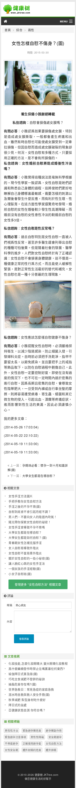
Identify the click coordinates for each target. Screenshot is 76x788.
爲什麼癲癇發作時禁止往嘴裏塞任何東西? (36, 669)
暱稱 (9, 605)
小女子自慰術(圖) (20, 574)
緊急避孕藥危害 (32, 730)
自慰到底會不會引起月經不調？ (29, 512)
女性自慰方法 (54, 743)
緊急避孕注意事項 (15, 737)
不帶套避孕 (11, 743)
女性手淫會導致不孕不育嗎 (26, 527)
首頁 (8, 30)
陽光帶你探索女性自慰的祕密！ (29, 522)
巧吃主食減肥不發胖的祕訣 (26, 679)
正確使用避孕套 (32, 743)
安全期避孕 (55, 737)
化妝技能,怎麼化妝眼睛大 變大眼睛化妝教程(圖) (36, 663)
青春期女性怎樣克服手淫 (25, 543)
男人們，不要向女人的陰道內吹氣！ (32, 517)
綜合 (19, 30)
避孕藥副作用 (54, 730)
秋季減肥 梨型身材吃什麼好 (27, 700)
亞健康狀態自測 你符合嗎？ (27, 710)
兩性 (31, 30)
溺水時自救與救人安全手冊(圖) (29, 694)
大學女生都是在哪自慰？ (39, 476)
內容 (9, 621)
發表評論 (24, 638)
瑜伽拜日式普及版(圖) (23, 674)
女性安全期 (11, 750)
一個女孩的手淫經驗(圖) (24, 569)
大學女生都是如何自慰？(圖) (27, 537)
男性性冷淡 (11, 730)
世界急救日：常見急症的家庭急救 (31, 689)
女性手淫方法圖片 (20, 496)
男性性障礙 (37, 737)
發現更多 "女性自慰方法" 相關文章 (38, 584)
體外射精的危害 (32, 750)
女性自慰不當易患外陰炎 (25, 553)
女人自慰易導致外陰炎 (23, 548)
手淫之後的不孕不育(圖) (24, 506)
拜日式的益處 (17, 705)
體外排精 (51, 750)
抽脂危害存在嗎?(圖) (22, 684)
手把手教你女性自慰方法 (25, 501)
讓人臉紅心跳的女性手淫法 (26, 563)
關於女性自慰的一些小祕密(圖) (29, 558)
